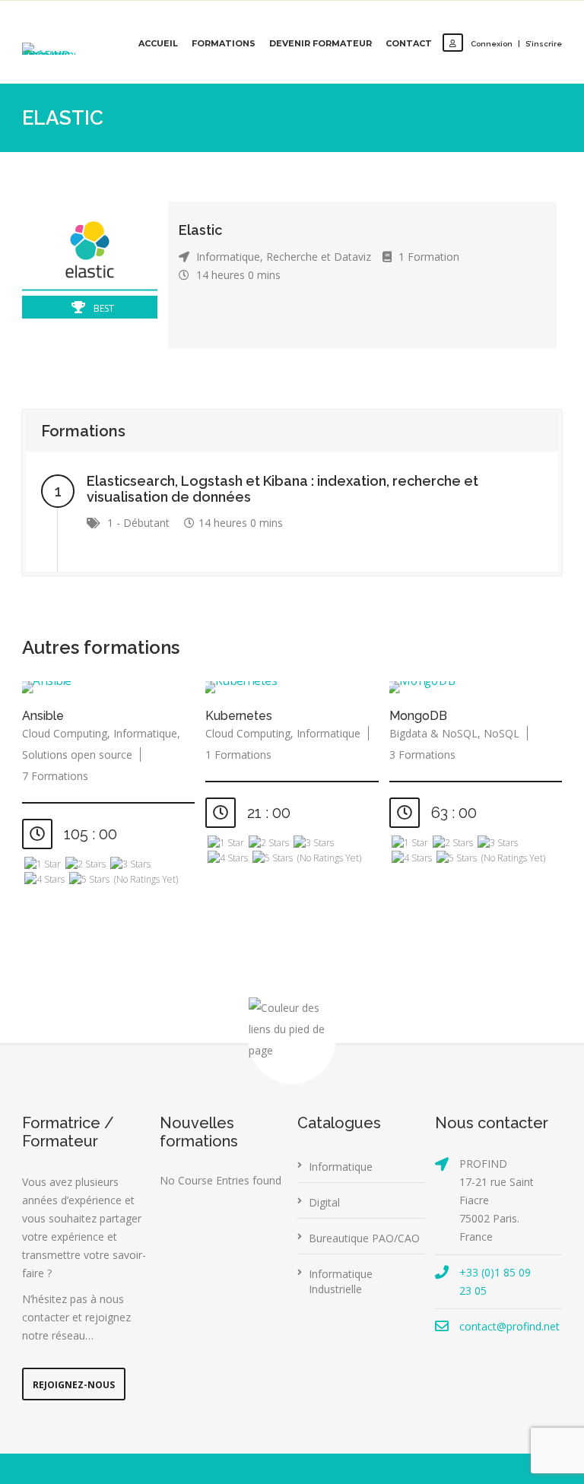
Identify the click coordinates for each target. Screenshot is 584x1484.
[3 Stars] (130, 864)
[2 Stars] (85, 864)
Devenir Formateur (320, 43)
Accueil (158, 43)
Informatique (228, 256)
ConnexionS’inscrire (516, 44)
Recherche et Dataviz (318, 256)
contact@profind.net (509, 1326)
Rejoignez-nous (74, 1384)
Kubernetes (238, 716)
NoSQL (501, 733)
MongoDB (418, 716)
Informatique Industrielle (341, 1281)
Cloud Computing (64, 733)
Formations (224, 43)
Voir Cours (112, 688)
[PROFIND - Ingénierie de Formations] (48, 49)
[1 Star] (42, 864)
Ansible (43, 716)
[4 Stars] (44, 879)
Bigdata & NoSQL (433, 733)
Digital (324, 1202)
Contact (409, 43)
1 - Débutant (138, 522)
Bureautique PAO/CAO (364, 1238)
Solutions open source (77, 754)
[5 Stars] (89, 879)
